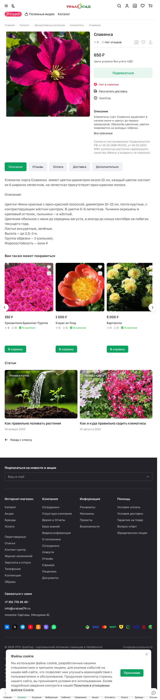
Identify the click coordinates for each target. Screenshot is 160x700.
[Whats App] (54, 626)
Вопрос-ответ (127, 525)
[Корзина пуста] (150, 6)
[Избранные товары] (143, 6)
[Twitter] (14, 626)
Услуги (9, 525)
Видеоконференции (56, 532)
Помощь (123, 498)
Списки (10, 542)
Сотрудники (50, 506)
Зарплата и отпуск (18, 561)
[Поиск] (119, 6)
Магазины (87, 512)
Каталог (10, 506)
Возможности (90, 525)
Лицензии (49, 570)
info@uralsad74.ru (17, 607)
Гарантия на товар (130, 519)
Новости (48, 551)
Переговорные (15, 535)
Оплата (58, 166)
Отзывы (37, 166)
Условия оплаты (128, 506)
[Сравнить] (136, 42)
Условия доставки (130, 512)
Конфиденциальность (137, 646)
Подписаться (123, 73)
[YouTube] (30, 626)
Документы (50, 576)
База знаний (51, 525)
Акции (9, 512)
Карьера (48, 564)
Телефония (13, 568)
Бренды (10, 519)
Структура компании (57, 512)
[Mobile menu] (6, 6)
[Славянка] (47, 74)
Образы (10, 580)
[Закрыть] (146, 654)
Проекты (86, 519)
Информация (90, 498)
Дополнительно (107, 166)
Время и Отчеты (53, 519)
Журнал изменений (18, 555)
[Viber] (46, 626)
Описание (16, 166)
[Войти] (127, 6)
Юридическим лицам (132, 532)
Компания (50, 498)
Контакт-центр (15, 548)
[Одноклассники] (38, 626)
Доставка (79, 166)
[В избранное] (143, 42)
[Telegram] (22, 626)
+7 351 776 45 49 (16, 601)
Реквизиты (87, 506)
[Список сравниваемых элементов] (135, 6)
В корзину (15, 348)
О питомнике (51, 538)
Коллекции (13, 574)
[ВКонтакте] (7, 626)
